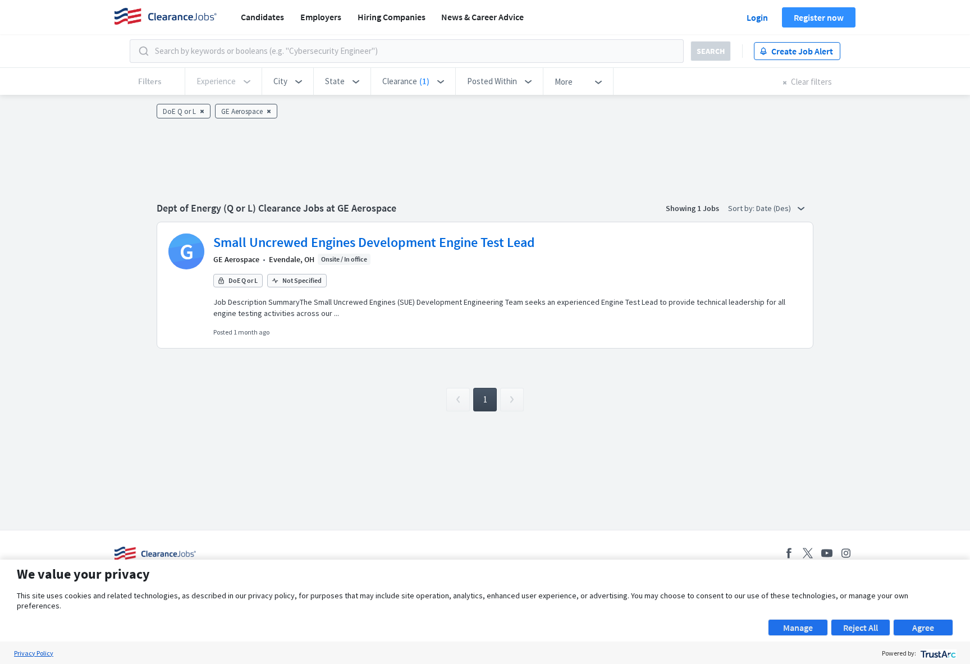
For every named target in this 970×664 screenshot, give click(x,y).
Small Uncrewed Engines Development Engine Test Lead (374, 242)
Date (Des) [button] (774, 208)
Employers (320, 16)
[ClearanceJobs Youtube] (827, 553)
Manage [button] (798, 627)
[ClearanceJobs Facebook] (788, 553)
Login (757, 17)
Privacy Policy (33, 653)
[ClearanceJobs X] (808, 553)
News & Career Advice (482, 16)
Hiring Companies (391, 16)
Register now (819, 17)
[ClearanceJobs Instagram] (846, 553)
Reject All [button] (860, 627)
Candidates (262, 16)
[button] (287, 81)
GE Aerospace (236, 259)
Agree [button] (923, 627)
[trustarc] (937, 653)
